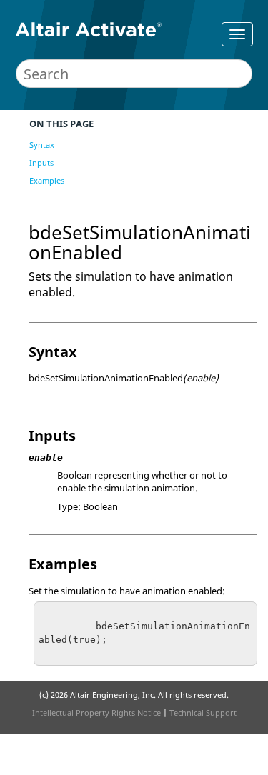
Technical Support (203, 712)
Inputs (41, 162)
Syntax (41, 144)
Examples (46, 180)
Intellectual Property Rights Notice (96, 712)
